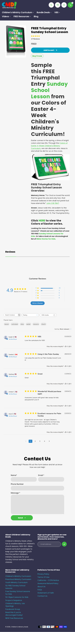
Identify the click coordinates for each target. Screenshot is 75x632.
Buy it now (37, 56)
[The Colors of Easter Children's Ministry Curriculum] (50, 179)
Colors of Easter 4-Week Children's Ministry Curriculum (49, 146)
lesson (7, 324)
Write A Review (37, 303)
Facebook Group (12, 609)
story (22, 324)
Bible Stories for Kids (46, 239)
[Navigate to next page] (49, 441)
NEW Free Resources (14, 618)
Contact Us (42, 596)
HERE (42, 220)
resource (36, 324)
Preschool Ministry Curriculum (18, 579)
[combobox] (30, 315)
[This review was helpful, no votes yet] (65, 346)
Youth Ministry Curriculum (16, 582)
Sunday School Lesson (49, 90)
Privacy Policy (43, 574)
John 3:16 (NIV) (52, 203)
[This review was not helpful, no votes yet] (69, 346)
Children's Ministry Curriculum (18, 576)
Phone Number (17, 484)
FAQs (40, 589)
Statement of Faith (46, 593)
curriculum (14, 324)
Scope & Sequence (13, 600)
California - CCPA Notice (48, 580)
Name (14, 475)
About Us (41, 586)
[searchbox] (10, 314)
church (43, 324)
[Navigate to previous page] (26, 441)
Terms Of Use (43, 577)
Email (41, 475)
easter (28, 324)
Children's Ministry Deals (19, 627)
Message (15, 493)
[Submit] (64, 544)
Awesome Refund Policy (48, 583)
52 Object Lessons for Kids (16, 597)
